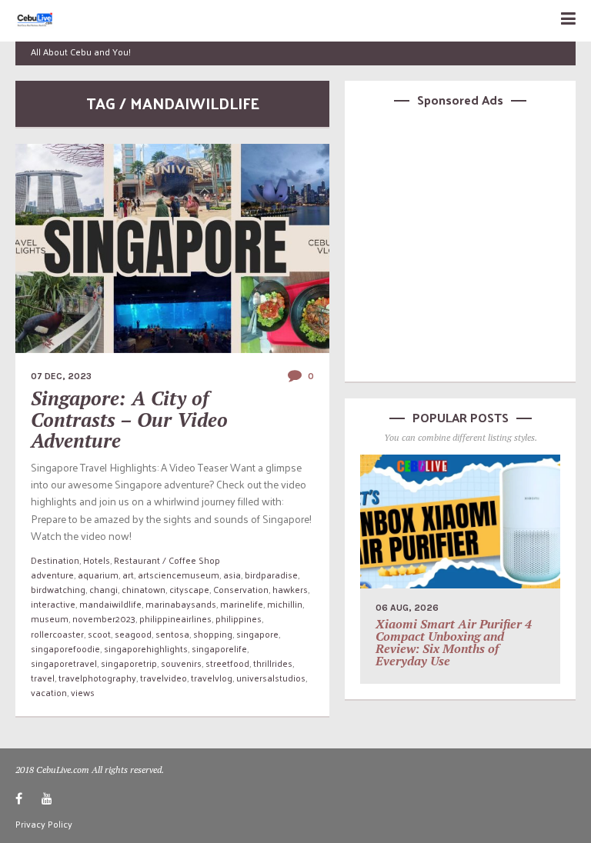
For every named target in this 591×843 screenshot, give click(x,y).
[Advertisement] (460, 242)
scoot (99, 633)
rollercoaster (57, 633)
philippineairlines (175, 618)
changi (103, 589)
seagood (133, 633)
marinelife (241, 603)
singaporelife (219, 648)
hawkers (290, 589)
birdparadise (271, 574)
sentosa (172, 633)
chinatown (143, 589)
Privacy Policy (43, 824)
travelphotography (97, 677)
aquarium (98, 574)
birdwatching (58, 589)
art (128, 574)
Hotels (96, 559)
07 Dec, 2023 (61, 376)
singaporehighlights (146, 648)
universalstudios (271, 677)
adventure (52, 574)
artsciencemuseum (178, 574)
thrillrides (272, 663)
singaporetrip (129, 663)
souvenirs (181, 663)
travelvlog (211, 677)
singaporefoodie (65, 648)
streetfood (227, 663)
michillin (284, 603)
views (83, 692)
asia (232, 574)
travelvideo (163, 677)
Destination (55, 559)
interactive (53, 603)
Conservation (241, 589)
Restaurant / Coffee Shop (167, 559)
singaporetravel (64, 663)
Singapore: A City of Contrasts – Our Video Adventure (129, 419)
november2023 (103, 618)
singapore (257, 633)
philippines (238, 618)
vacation (49, 692)
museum (49, 618)
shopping (212, 633)
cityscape (189, 589)
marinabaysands (180, 603)
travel (43, 677)
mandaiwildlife (110, 603)
